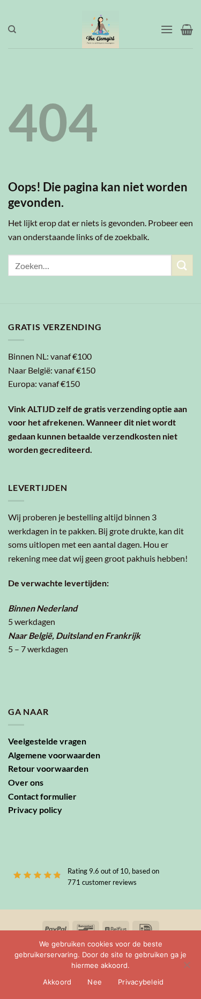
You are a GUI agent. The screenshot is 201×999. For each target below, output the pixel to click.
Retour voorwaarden (48, 768)
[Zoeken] (12, 29)
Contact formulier (42, 796)
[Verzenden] (182, 265)
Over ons (25, 782)
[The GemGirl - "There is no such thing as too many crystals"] (100, 29)
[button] (166, 29)
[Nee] (186, 967)
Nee (94, 982)
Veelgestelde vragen (47, 741)
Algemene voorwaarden (54, 755)
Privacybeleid (140, 982)
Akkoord (57, 982)
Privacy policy (35, 809)
